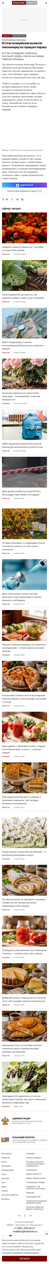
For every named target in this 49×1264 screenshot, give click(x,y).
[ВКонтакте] (7, 199)
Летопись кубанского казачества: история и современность (35, 1164)
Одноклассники (25, 1216)
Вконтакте (19, 1216)
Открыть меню (3, 3)
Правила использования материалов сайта (36, 1202)
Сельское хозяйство (10, 1195)
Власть (4, 1162)
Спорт (4, 1174)
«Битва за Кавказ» (34, 1158)
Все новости (7, 1154)
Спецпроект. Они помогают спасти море (35, 1187)
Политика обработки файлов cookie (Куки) (35, 1208)
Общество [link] (6, 254)
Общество (6, 36)
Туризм (5, 1191)
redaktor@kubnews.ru (25, 1231)
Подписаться (26, 185)
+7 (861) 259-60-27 (24, 1228)
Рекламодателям (33, 1197)
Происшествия (8, 1170)
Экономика (6, 1166)
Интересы (6, 1199)
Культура (5, 1178)
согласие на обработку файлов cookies (20, 1253)
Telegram (30, 1216)
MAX (40, 191)
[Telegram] (17, 199)
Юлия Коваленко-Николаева (14, 40)
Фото (4, 1182)
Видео (4, 1187)
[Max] (22, 199)
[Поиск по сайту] (46, 3)
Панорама (30, 1154)
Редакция (30, 1193)
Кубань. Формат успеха (35, 1178)
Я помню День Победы (35, 1182)
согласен (24, 1258)
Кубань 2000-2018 (33, 1174)
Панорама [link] (6, 403)
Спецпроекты (31, 1170)
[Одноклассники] (12, 199)
